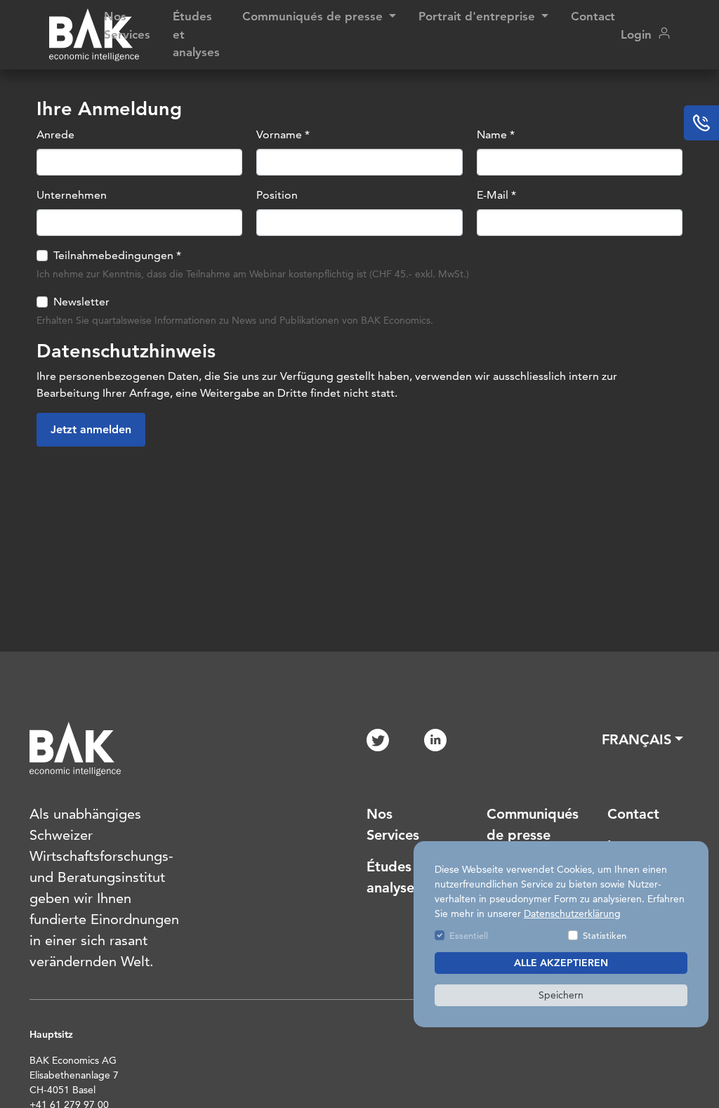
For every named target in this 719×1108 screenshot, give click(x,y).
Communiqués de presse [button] (314, 16)
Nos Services (127, 25)
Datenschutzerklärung (572, 913)
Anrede (55, 134)
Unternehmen (72, 195)
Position (277, 195)
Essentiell (468, 935)
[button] (642, 739)
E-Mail (496, 195)
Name (496, 134)
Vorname (283, 134)
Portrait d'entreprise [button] (478, 16)
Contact (593, 16)
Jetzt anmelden (91, 429)
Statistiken (604, 935)
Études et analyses (196, 34)
